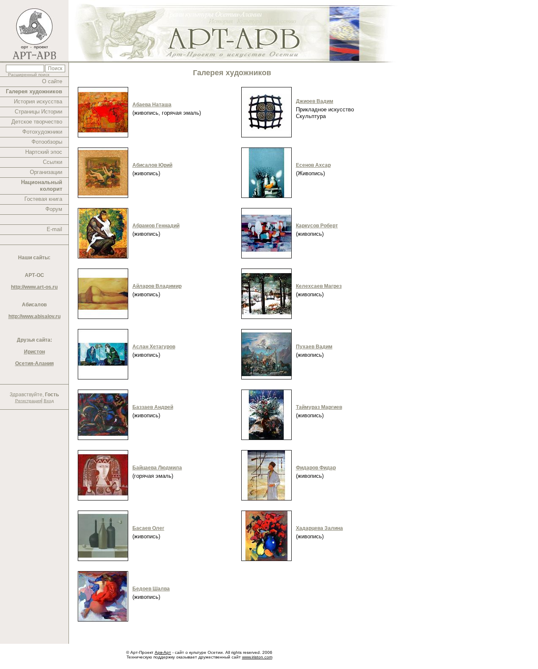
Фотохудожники (42, 132)
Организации (46, 172)
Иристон (34, 352)
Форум (53, 209)
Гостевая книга (43, 199)
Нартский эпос (43, 152)
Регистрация (28, 400)
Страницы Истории (38, 111)
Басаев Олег (148, 528)
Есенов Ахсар (313, 165)
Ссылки (52, 162)
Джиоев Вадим (314, 101)
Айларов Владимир (157, 286)
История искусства (38, 101)
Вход (49, 400)
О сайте (52, 81)
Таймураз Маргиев (319, 407)
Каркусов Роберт (317, 226)
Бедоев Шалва (151, 589)
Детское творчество (36, 122)
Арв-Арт (163, 652)
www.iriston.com (257, 657)
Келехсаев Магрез (319, 286)
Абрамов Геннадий (155, 226)
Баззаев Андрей (152, 407)
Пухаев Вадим (314, 347)
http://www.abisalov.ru (34, 316)
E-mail (54, 229)
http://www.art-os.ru (34, 287)
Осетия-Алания (34, 363)
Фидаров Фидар (316, 468)
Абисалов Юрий (152, 165)
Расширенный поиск (28, 74)
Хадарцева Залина (319, 528)
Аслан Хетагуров (153, 347)
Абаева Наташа (151, 105)
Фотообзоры (47, 142)
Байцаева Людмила (157, 468)
